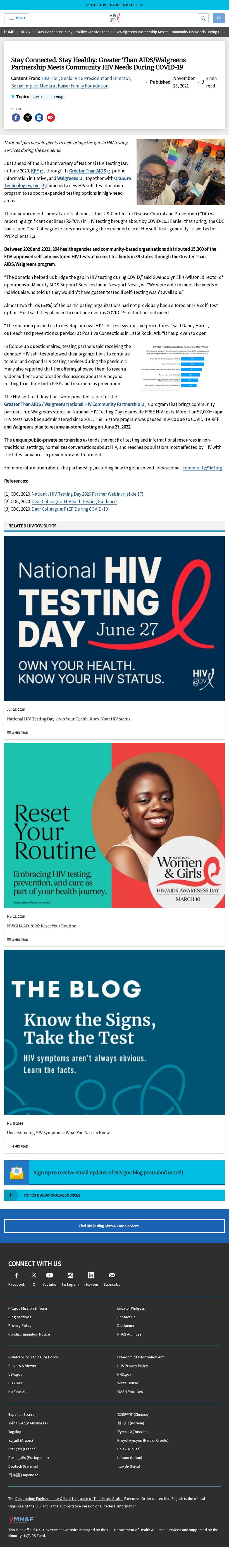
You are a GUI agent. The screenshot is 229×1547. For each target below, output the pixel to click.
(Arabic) (20, 1440)
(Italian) (129, 1457)
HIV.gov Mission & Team (27, 1308)
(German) (23, 1466)
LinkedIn (91, 1284)
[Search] (203, 18)
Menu (20, 18)
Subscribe (112, 1284)
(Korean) (130, 1423)
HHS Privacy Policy (132, 1365)
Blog (25, 31)
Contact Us (126, 1316)
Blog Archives (19, 1316)
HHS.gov (124, 1374)
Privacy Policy (20, 1325)
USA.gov (15, 1374)
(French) (22, 1448)
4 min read (20, 1146)
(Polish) (128, 1448)
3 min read (20, 732)
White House (127, 1382)
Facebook (16, 1284)
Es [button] (219, 18)
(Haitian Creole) (142, 1440)
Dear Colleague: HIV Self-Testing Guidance (74, 501)
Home (9, 31)
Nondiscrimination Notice (29, 1334)
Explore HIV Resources (114, 5)
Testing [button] (57, 97)
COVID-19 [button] (39, 97)
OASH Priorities (130, 1391)
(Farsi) (128, 1466)
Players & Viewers (23, 1365)
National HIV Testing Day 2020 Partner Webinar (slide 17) (88, 494)
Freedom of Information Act (140, 1357)
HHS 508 (15, 1382)
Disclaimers (127, 1325)
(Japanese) (24, 1474)
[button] (114, 721)
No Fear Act (18, 1391)
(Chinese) (133, 1414)
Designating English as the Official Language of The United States (69, 1498)
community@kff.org (202, 468)
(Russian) (132, 1431)
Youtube (49, 1284)
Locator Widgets (131, 1308)
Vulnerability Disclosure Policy (33, 1357)
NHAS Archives (129, 1334)
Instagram (70, 1284)
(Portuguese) (28, 1457)
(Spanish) (23, 1414)
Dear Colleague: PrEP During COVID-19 (70, 509)
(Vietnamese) (28, 1423)
